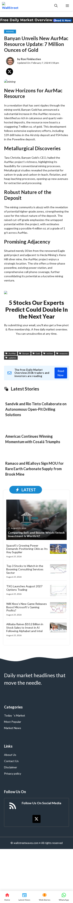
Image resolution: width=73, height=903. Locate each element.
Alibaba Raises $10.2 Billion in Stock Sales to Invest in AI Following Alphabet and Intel (24, 627)
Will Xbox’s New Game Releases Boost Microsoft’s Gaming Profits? (26, 607)
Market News (12, 728)
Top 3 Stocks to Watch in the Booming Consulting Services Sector (24, 569)
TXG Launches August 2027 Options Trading (24, 587)
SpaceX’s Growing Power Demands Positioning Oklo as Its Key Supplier (27, 549)
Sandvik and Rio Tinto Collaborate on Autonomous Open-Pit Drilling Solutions (36, 409)
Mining (10, 31)
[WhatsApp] (64, 897)
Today (8, 715)
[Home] (7, 897)
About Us (10, 754)
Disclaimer (10, 767)
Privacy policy (12, 773)
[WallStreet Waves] (10, 5)
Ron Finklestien (31, 59)
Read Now (61, 373)
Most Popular (12, 721)
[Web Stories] (45, 897)
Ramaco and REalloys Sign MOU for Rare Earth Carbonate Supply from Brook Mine (34, 468)
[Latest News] (24, 897)
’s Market (19, 715)
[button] (56, 5)
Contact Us (11, 761)
